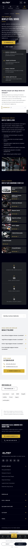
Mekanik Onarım (6, 473)
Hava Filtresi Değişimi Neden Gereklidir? (13, 335)
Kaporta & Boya (6, 479)
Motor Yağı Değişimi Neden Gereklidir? (12, 343)
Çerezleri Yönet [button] (14, 532)
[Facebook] (7, 460)
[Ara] (21, 2)
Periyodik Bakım (6, 469)
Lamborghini (6, 400)
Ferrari (11, 397)
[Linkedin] (18, 460)
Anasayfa (7, 13)
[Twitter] (10, 460)
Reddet (8, 544)
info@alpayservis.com (12, 366)
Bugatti (23, 393)
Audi (13, 393)
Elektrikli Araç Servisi (7, 486)
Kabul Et (20, 544)
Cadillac (5, 397)
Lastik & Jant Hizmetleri (8, 483)
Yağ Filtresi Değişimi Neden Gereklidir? (12, 339)
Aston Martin (6, 393)
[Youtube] (14, 460)
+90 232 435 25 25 (11, 364)
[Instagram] (3, 460)
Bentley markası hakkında (11, 316)
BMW (17, 393)
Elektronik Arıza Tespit (8, 476)
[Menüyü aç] (24, 2)
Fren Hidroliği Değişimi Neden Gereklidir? (10, 348)
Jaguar (17, 397)
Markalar (12, 13)
